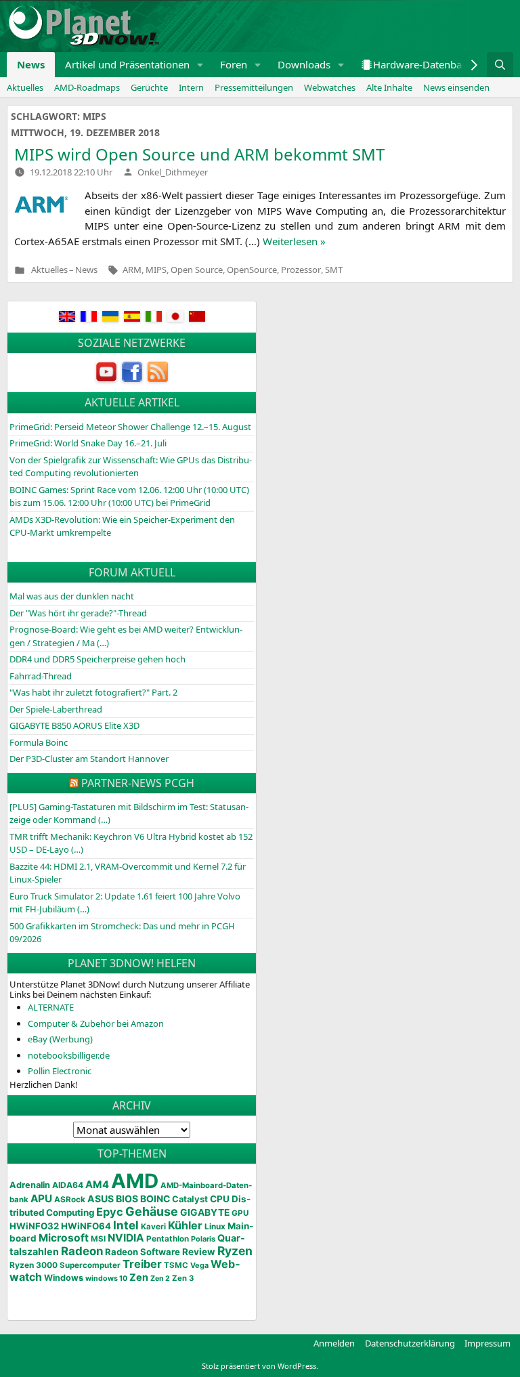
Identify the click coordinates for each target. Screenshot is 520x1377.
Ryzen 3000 (33, 1265)
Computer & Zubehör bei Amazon (96, 1023)
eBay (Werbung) (60, 1039)
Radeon (82, 1251)
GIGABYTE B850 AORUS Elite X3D (74, 725)
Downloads (304, 64)
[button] (200, 64)
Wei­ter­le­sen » (294, 241)
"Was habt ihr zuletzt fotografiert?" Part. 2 (93, 692)
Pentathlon (167, 1239)
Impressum (487, 1343)
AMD (134, 1181)
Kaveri (153, 1226)
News (31, 64)
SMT (334, 270)
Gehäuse (151, 1211)
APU (41, 1198)
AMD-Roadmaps (87, 87)
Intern (191, 87)
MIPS (156, 270)
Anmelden (334, 1343)
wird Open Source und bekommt (199, 154)
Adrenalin (29, 1185)
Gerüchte (149, 87)
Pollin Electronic (59, 1071)
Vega (199, 1265)
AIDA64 (67, 1185)
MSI (98, 1239)
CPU (220, 1198)
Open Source (197, 270)
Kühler (185, 1225)
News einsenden (456, 87)
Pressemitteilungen (254, 87)
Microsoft (64, 1237)
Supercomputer (90, 1265)
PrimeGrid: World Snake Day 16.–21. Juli (88, 443)
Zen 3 (183, 1278)
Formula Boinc (38, 742)
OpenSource (252, 270)
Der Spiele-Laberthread (55, 709)
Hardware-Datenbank (423, 64)
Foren (233, 64)
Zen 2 (160, 1278)
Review (198, 1251)
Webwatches (329, 87)
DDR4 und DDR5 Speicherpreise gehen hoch (97, 659)
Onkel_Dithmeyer (172, 172)
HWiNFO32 (34, 1226)
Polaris (203, 1239)
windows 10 (106, 1278)
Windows (63, 1278)
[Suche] (500, 64)
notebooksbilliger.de (69, 1055)
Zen (138, 1277)
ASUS (100, 1198)
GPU (240, 1213)
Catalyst (190, 1199)
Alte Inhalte (389, 87)
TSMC (176, 1265)
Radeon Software (142, 1251)
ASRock (69, 1199)
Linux (214, 1226)
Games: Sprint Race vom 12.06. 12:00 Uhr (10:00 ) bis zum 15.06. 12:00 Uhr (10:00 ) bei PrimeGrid (129, 496)
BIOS (127, 1198)
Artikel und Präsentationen (127, 64)
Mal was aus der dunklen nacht (71, 596)
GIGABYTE (205, 1212)
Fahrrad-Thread (40, 676)
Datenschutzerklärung (410, 1343)
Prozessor (301, 270)
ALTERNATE (51, 1007)
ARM (132, 270)
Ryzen (235, 1251)
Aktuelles (25, 87)
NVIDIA (126, 1237)
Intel (126, 1225)
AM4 (97, 1185)
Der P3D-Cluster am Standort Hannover (89, 759)
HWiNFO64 (86, 1226)
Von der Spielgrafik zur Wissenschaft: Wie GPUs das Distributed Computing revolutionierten (130, 467)
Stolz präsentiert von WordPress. (260, 1366)
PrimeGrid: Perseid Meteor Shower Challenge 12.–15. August (130, 427)
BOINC (155, 1198)
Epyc (109, 1212)
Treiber (142, 1264)
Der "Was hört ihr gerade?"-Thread (78, 613)
